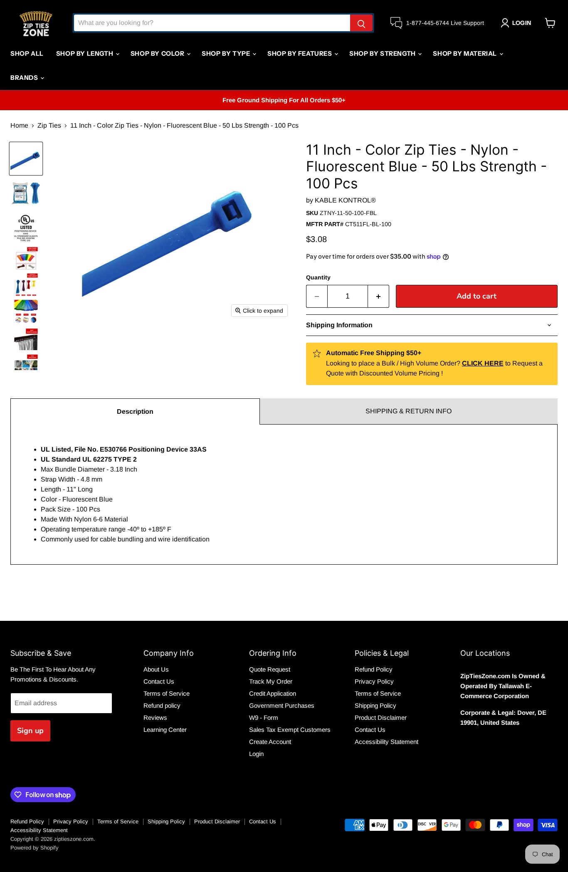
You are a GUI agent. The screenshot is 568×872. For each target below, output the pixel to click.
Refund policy (161, 705)
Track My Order (270, 681)
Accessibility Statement (386, 741)
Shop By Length (85, 53)
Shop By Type (227, 53)
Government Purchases (281, 705)
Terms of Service (166, 693)
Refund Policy (374, 669)
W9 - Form (263, 717)
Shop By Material (465, 53)
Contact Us (158, 681)
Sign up (30, 731)
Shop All (27, 53)
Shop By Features (300, 53)
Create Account (270, 741)
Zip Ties (49, 125)
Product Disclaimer (381, 717)
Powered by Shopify (34, 848)
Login (256, 753)
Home (19, 125)
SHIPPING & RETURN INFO (408, 411)
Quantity (318, 277)
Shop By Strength (383, 53)
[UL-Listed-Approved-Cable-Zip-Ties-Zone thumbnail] (26, 227)
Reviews (155, 717)
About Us (156, 669)
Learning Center (165, 729)
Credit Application (272, 693)
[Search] (361, 23)
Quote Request (269, 669)
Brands (25, 78)
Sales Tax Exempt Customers (290, 729)
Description (135, 411)
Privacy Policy (374, 681)
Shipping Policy (375, 705)
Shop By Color (158, 53)
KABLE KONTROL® (345, 200)
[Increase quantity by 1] (378, 296)
